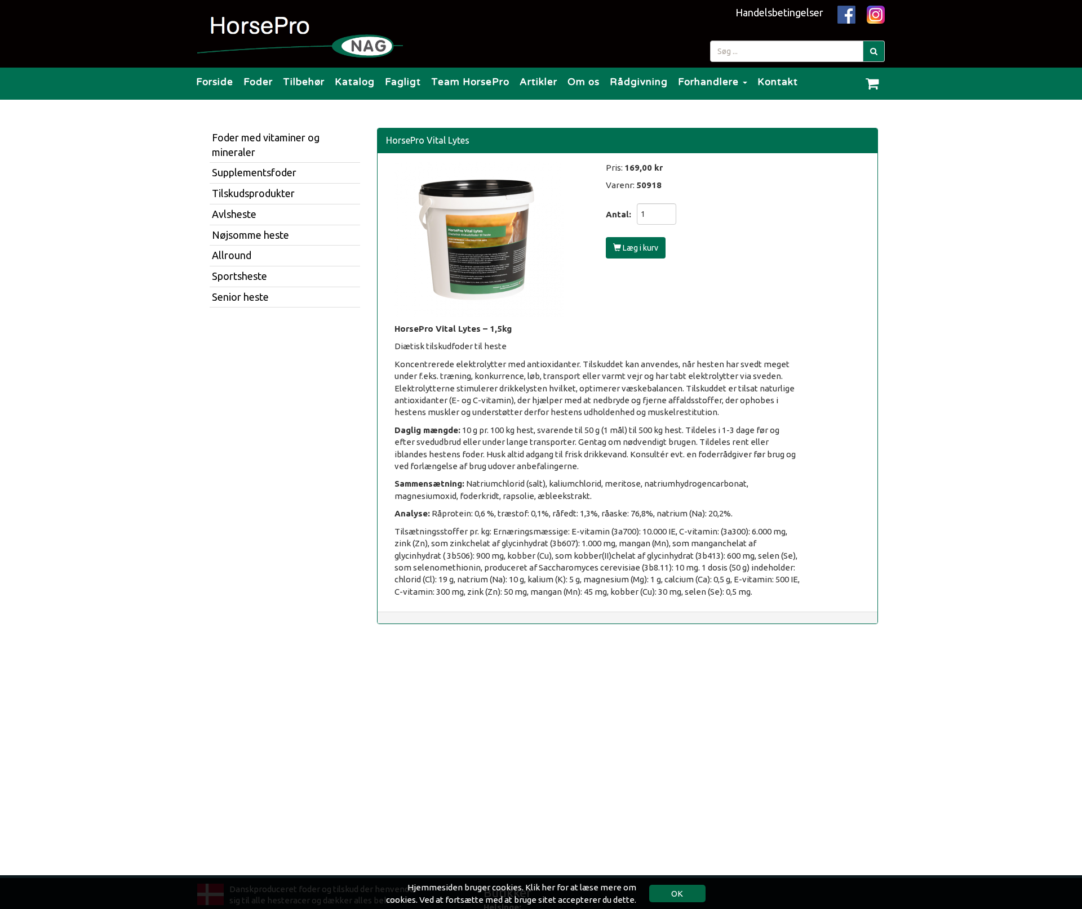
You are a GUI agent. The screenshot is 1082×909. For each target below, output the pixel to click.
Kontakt (777, 82)
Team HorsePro (470, 82)
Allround (231, 255)
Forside (214, 82)
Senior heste (240, 296)
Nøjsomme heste (250, 234)
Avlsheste (234, 214)
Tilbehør (304, 82)
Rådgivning (639, 82)
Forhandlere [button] (710, 82)
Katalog (355, 82)
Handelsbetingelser (779, 12)
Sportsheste (239, 276)
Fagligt (403, 82)
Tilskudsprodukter (253, 193)
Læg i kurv (639, 247)
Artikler (538, 82)
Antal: (618, 214)
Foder (258, 82)
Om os (583, 82)
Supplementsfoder (254, 172)
